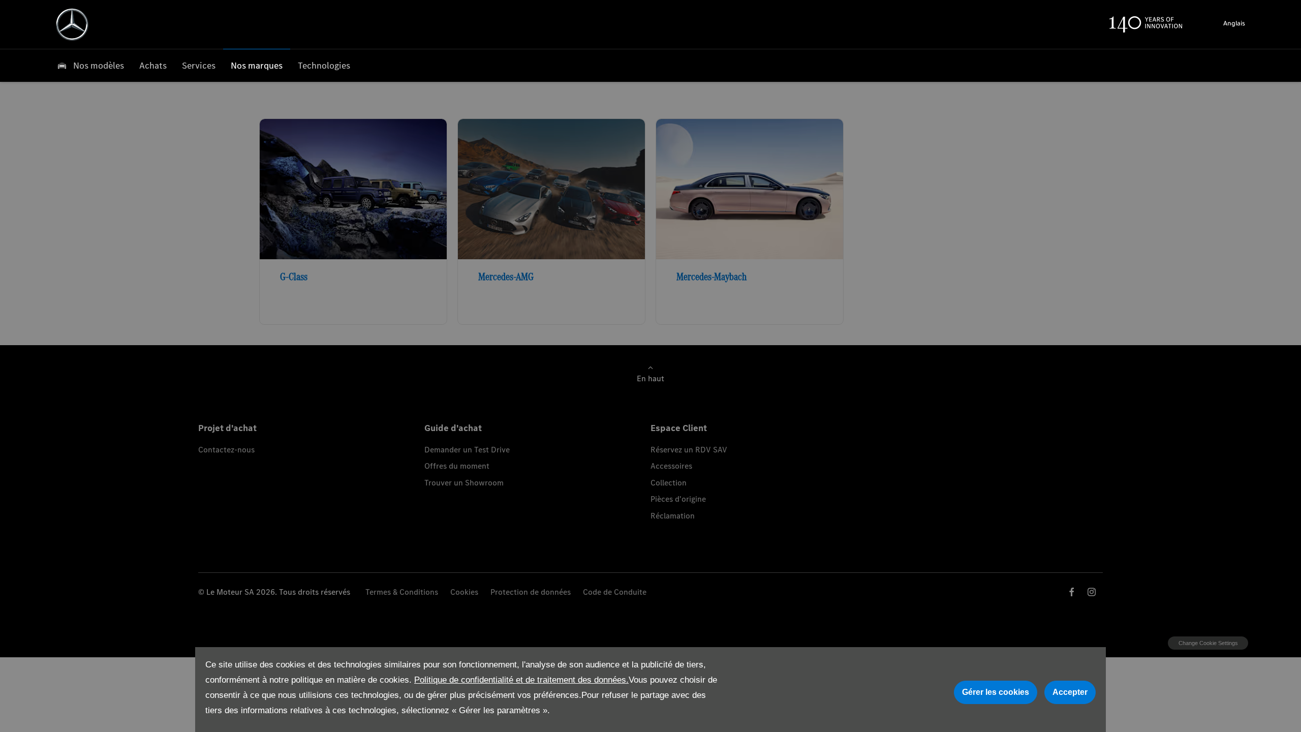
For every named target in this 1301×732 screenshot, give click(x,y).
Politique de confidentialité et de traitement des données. (521, 680)
